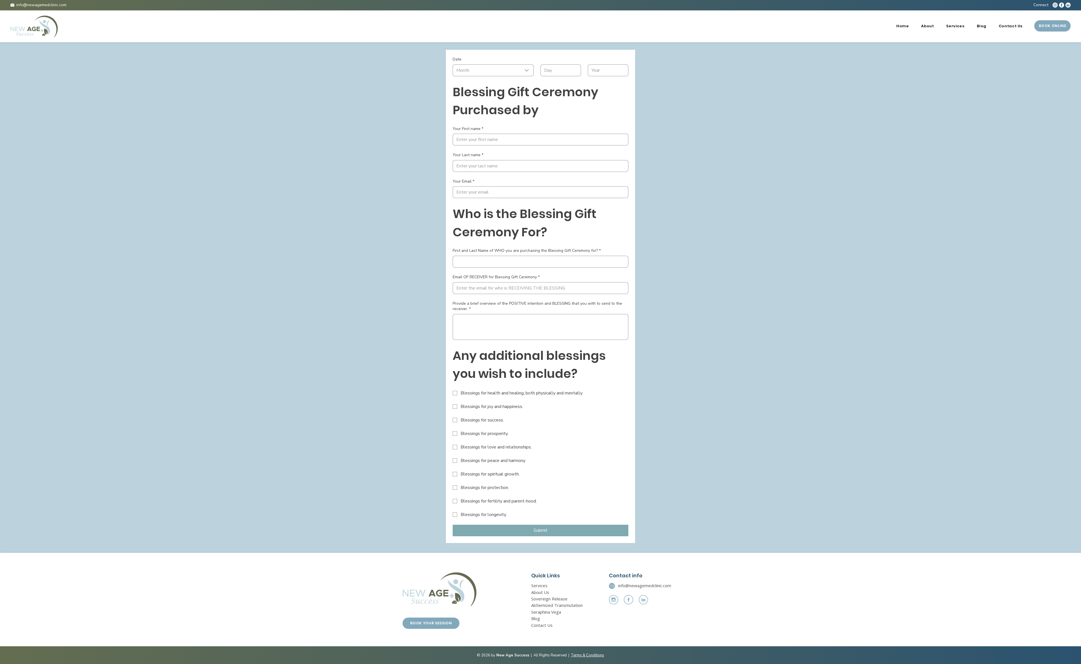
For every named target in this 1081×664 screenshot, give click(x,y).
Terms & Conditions (587, 655)
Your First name (468, 128)
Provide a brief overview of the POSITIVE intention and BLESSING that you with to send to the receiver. (537, 306)
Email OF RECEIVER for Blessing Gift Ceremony (496, 277)
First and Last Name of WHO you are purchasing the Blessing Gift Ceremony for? (527, 250)
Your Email (463, 181)
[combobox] (493, 70)
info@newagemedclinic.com (41, 5)
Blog (535, 618)
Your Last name (468, 155)
